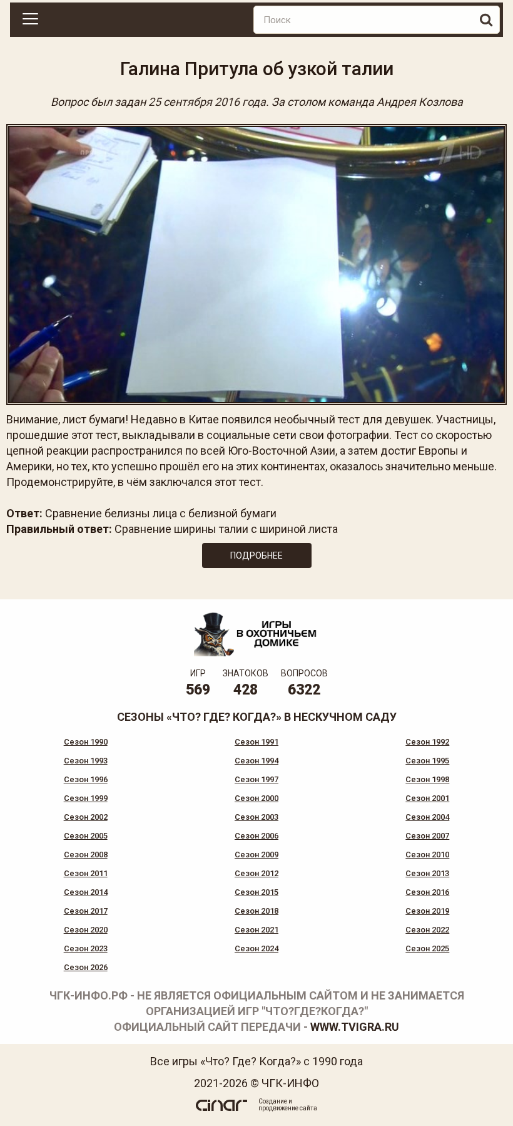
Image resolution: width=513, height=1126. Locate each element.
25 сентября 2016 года (207, 101)
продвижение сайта (287, 1108)
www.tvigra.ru (354, 1026)
